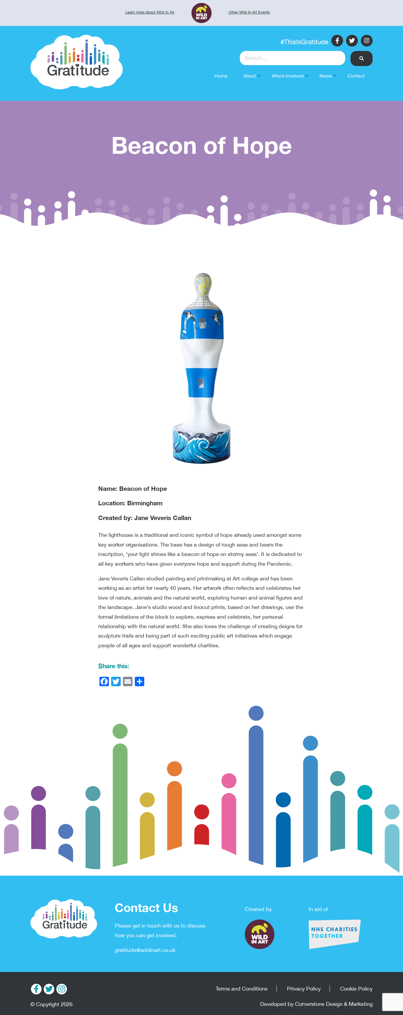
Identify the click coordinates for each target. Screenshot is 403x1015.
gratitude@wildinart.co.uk (145, 950)
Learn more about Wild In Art (149, 12)
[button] (361, 58)
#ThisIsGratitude (304, 42)
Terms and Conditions (242, 989)
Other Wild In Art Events (249, 12)
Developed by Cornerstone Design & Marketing (316, 1004)
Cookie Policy (356, 989)
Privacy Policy (304, 989)
